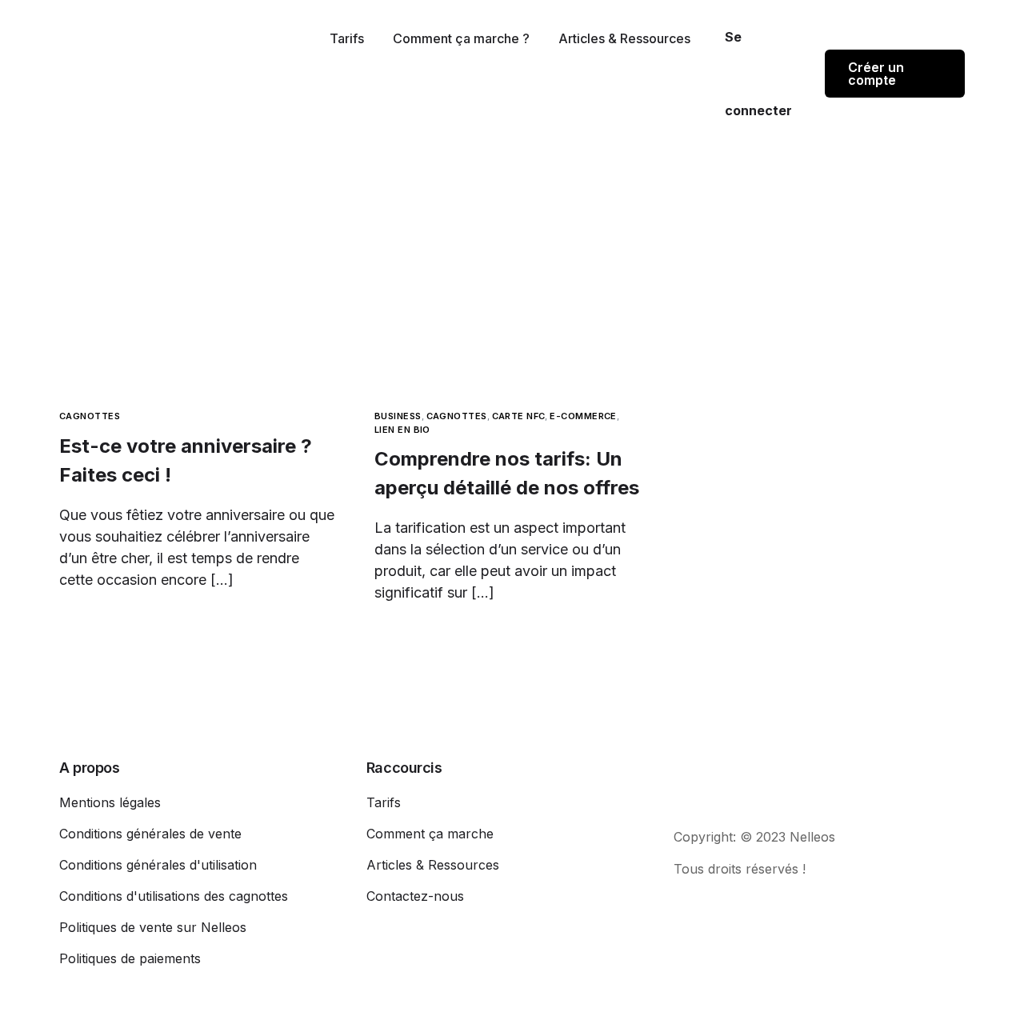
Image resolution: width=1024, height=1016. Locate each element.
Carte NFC (519, 416)
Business (398, 416)
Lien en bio (402, 430)
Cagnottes (89, 416)
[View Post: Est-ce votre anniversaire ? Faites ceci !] (196, 305)
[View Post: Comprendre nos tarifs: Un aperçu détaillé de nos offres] (512, 305)
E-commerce (583, 416)
